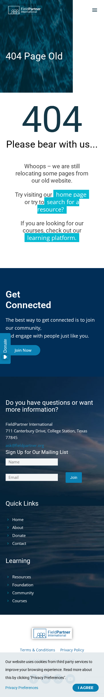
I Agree (85, 687)
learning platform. (52, 238)
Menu (94, 10)
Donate (5, 346)
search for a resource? (58, 205)
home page (71, 194)
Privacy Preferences (21, 688)
